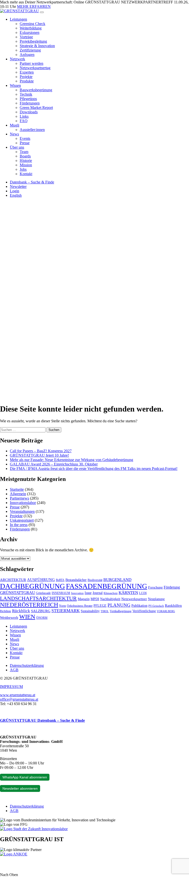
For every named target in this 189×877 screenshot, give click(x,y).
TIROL (105, 611)
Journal (98, 593)
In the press (19, 525)
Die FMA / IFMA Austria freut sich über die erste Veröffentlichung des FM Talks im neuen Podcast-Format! (93, 468)
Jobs (23, 169)
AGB (14, 670)
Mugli (14, 125)
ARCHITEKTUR (13, 580)
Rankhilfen (173, 605)
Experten (27, 72)
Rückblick (21, 610)
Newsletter (18, 186)
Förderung (172, 587)
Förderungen (30, 103)
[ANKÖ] (13, 854)
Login (14, 191)
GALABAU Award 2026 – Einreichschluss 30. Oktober (54, 464)
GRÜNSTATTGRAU (17, 592)
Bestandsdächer (76, 580)
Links (24, 116)
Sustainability (90, 611)
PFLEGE (100, 605)
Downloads (29, 112)
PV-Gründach (156, 606)
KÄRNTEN (128, 592)
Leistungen (18, 19)
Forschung (155, 587)
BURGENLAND (117, 579)
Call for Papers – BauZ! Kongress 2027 (41, 451)
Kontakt (26, 174)
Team (24, 152)
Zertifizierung (30, 50)
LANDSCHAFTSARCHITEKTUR (38, 598)
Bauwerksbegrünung (36, 90)
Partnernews (19, 498)
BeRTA (60, 580)
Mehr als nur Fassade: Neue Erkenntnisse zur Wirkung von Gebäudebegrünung (71, 460)
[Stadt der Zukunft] (34, 829)
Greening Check (32, 24)
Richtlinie (5, 611)
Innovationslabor (23, 503)
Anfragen (27, 54)
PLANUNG (119, 605)
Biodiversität (95, 580)
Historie (26, 160)
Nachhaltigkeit (110, 599)
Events (25, 138)
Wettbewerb (9, 617)
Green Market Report (36, 107)
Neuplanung (156, 599)
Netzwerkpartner (134, 599)
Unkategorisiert (22, 520)
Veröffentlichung (144, 611)
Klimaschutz (111, 593)
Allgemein (18, 494)
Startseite (17, 489)
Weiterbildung (31, 28)
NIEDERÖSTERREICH (29, 605)
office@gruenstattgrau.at (19, 699)
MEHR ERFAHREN (34, 6)
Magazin (84, 599)
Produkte (27, 81)
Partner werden (31, 63)
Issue (88, 593)
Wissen (15, 85)
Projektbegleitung (33, 41)
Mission (26, 165)
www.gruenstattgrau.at (17, 695)
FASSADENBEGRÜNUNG (106, 586)
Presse (25, 143)
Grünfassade (43, 593)
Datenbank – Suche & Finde (32, 182)
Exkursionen (29, 32)
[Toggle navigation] (42, 12)
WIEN (27, 616)
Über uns (17, 147)
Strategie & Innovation (37, 46)
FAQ (24, 121)
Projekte (26, 77)
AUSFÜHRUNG (41, 580)
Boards (25, 156)
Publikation (139, 605)
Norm (62, 605)
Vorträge (26, 37)
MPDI (95, 599)
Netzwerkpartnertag (35, 68)
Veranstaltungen (22, 511)
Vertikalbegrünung (120, 611)
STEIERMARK (65, 610)
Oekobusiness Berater (80, 605)
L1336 (143, 593)
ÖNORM (41, 617)
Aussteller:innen (32, 130)
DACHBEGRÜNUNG (32, 586)
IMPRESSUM (11, 686)
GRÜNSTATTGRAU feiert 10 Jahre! (39, 455)
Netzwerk (17, 59)
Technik (26, 94)
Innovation (77, 593)
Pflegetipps (28, 99)
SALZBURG (40, 611)
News (14, 134)
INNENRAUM (61, 593)
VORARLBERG (166, 611)
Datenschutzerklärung (27, 665)
